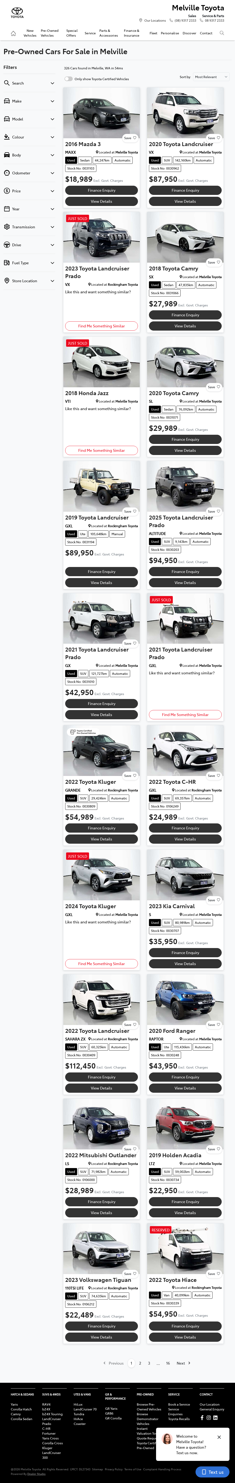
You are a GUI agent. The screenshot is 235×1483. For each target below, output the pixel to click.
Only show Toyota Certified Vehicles (102, 78)
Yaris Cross (50, 1438)
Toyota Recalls (179, 1418)
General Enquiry (212, 1409)
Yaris (14, 1404)
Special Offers (72, 32)
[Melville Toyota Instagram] (209, 1417)
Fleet (153, 33)
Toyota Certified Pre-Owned (149, 1445)
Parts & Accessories (108, 32)
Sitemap (97, 1469)
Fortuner (49, 1433)
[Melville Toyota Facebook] (203, 1417)
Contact (206, 33)
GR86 (109, 1413)
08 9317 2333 (214, 20)
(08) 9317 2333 (185, 20)
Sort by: (185, 76)
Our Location (210, 1404)
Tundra (79, 1414)
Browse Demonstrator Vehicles (147, 1419)
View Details (101, 201)
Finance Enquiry (101, 190)
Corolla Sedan (21, 1418)
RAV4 (46, 1404)
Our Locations (155, 20)
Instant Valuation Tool (148, 1431)
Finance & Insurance (131, 32)
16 (168, 1363)
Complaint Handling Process (162, 1469)
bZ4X (46, 1409)
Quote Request (148, 1438)
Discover (189, 33)
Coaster (80, 1423)
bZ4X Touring (52, 1414)
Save (127, 137)
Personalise (170, 33)
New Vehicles (30, 32)
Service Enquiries (175, 1411)
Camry (16, 1414)
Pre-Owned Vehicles (50, 32)
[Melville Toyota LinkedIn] (216, 1417)
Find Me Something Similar (101, 325)
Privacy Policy (114, 1469)
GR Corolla (113, 1418)
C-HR (46, 1428)
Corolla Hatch (21, 1409)
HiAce (78, 1418)
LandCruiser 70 (85, 1409)
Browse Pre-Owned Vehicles (149, 1406)
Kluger (47, 1447)
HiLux (78, 1404)
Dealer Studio (36, 1474)
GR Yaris (111, 1408)
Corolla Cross (52, 1443)
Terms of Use (132, 1469)
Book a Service (179, 1404)
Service (90, 33)
